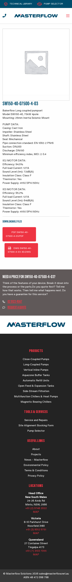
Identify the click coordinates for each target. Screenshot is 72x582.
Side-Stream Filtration (36, 391)
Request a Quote (17, 307)
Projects (36, 454)
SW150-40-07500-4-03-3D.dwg (20, 250)
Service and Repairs (36, 420)
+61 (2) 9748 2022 (36, 508)
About (36, 449)
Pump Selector (53, 4)
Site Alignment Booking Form (36, 425)
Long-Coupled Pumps (36, 364)
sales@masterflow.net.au (54, 574)
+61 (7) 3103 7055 (36, 551)
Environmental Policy (36, 465)
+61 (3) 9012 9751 (36, 529)
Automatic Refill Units (36, 380)
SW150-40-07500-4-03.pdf (17, 234)
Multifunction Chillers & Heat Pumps (36, 396)
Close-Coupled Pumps (36, 359)
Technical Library (21, 4)
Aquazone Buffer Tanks (36, 375)
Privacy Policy (36, 476)
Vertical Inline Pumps (36, 370)
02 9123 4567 (15, 302)
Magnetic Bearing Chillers (36, 402)
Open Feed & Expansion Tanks (36, 386)
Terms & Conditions (36, 470)
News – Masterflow (36, 460)
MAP (36, 512)
